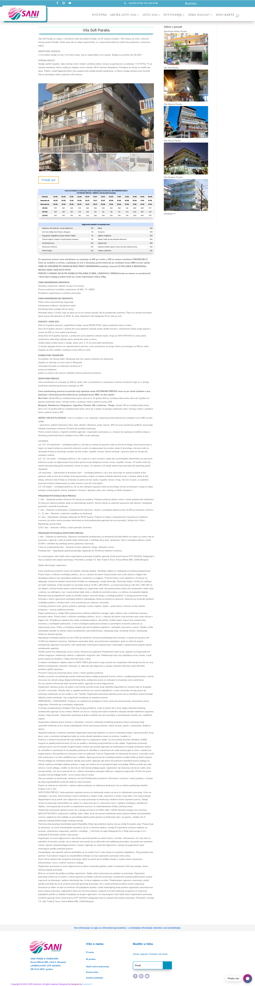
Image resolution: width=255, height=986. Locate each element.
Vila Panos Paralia (172, 140)
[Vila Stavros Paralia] (186, 136)
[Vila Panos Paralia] (186, 172)
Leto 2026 (150, 15)
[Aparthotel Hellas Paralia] (186, 63)
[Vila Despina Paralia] (186, 209)
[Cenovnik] (96, 217)
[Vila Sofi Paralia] (186, 99)
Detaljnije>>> (170, 213)
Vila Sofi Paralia (171, 67)
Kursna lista (92, 972)
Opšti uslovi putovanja (97, 966)
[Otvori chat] (247, 978)
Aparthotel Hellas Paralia (175, 31)
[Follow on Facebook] (57, 2)
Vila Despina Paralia (173, 177)
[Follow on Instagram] (63, 2)
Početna (99, 15)
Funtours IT (87, 984)
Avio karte (225, 15)
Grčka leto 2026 (123, 15)
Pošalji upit (48, 180)
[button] (42, 118)
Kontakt (191, 3)
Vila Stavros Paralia (173, 104)
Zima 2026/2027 (199, 15)
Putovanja (173, 15)
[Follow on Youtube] (69, 2)
